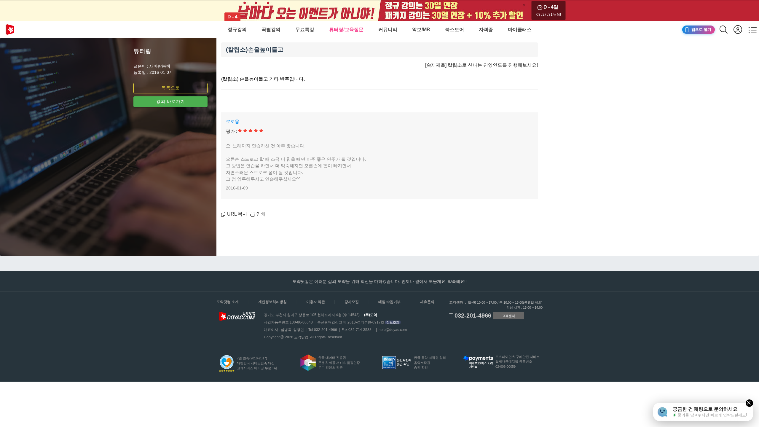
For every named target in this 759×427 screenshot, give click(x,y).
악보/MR (421, 29)
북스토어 (454, 29)
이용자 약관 (315, 302)
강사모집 (352, 302)
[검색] (727, 30)
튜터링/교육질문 (346, 29)
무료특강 (304, 29)
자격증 (486, 29)
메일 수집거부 (389, 302)
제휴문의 (427, 302)
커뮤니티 (387, 29)
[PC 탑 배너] (379, 10)
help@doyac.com (393, 330)
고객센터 (508, 316)
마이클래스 (520, 29)
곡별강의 (270, 29)
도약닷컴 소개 (227, 302)
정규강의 (237, 29)
